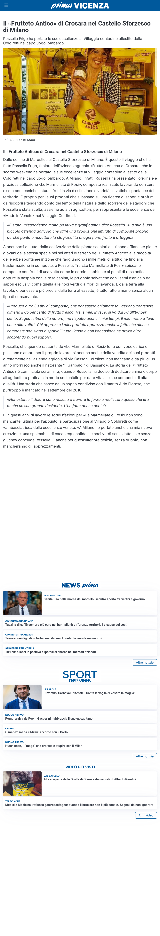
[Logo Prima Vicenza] (80, 5)
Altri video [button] (146, 815)
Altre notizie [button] (145, 662)
